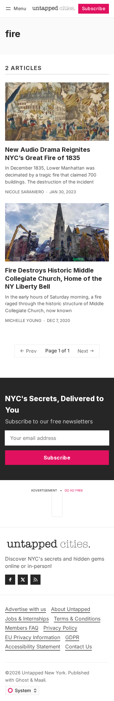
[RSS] (35, 580)
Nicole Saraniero (24, 192)
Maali (39, 680)
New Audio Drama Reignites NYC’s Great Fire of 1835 (47, 153)
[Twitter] (23, 580)
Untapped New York (44, 672)
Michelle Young (23, 320)
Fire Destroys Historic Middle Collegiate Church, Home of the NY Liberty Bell (53, 278)
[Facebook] (10, 580)
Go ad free (74, 490)
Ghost (22, 680)
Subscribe (93, 8)
